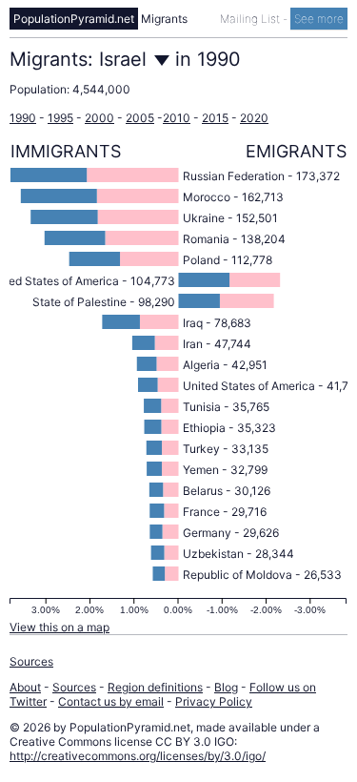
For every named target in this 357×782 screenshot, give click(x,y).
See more (319, 18)
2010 (176, 118)
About (25, 687)
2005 (140, 118)
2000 (99, 118)
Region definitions (155, 687)
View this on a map (59, 627)
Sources (31, 661)
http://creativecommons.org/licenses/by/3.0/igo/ (138, 756)
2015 (215, 118)
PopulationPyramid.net (73, 18)
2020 (254, 118)
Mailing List (251, 18)
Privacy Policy (213, 701)
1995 (60, 118)
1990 (23, 118)
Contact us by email (111, 701)
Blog (226, 687)
